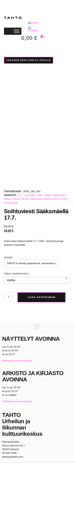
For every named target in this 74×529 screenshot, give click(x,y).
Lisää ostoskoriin (41, 297)
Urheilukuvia (11, 202)
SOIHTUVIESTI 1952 (56, 198)
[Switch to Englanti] (33, 29)
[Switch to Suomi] (33, 22)
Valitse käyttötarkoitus (16, 273)
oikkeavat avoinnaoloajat (18, 360)
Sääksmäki (36, 198)
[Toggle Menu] (17, 31)
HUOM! (8, 257)
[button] (37, 326)
